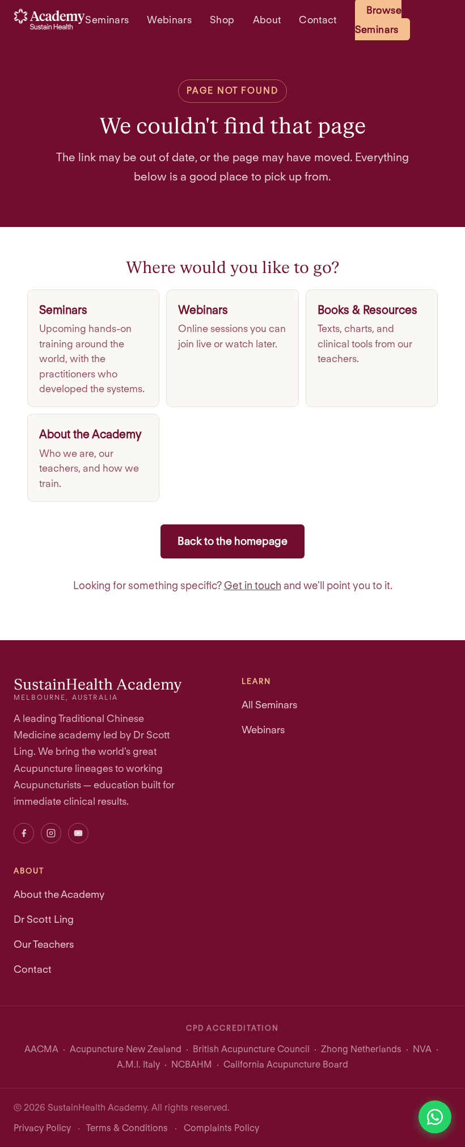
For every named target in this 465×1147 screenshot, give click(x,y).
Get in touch (252, 585)
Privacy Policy (42, 1128)
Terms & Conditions (127, 1128)
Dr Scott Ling (44, 919)
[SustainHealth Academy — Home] (49, 19)
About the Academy (59, 894)
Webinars (169, 20)
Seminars (107, 20)
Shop (222, 20)
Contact (317, 20)
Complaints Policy (221, 1128)
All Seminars (270, 705)
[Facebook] (24, 833)
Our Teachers (44, 944)
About (267, 20)
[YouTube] (78, 833)
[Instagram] (51, 833)
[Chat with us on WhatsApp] (434, 1116)
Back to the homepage (232, 541)
